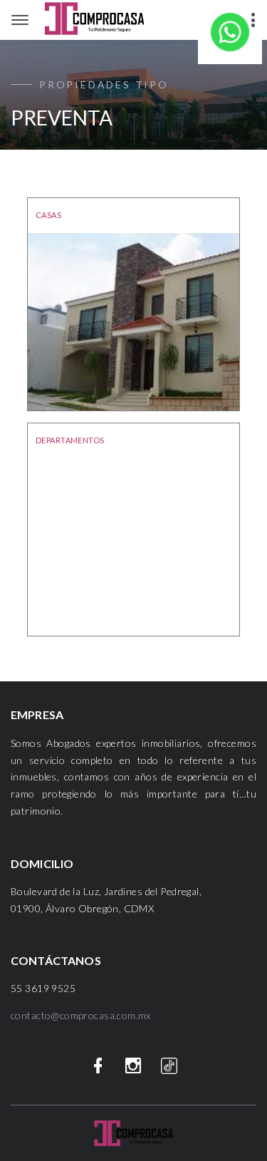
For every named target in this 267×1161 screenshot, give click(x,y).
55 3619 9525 (43, 988)
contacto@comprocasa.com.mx (81, 1015)
